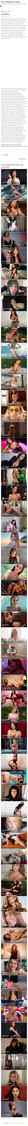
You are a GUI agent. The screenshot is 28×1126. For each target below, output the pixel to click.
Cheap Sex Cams (5, 11)
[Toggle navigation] (1, 6)
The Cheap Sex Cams (10, 2)
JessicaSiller (5, 155)
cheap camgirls (17, 144)
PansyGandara (22, 159)
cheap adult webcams (6, 144)
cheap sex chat (14, 146)
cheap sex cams (5, 146)
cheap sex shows (22, 146)
